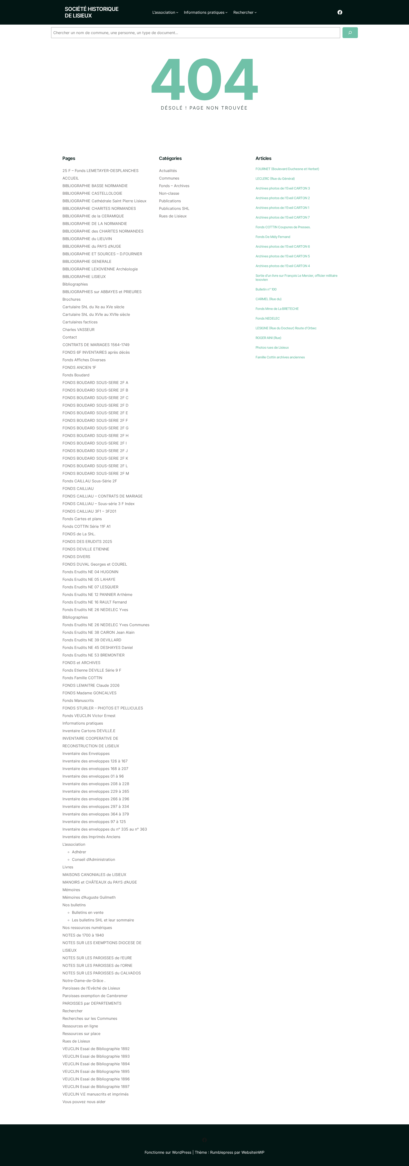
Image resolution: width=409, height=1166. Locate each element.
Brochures (71, 299)
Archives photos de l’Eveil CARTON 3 (283, 188)
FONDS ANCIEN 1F (79, 367)
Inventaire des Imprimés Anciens (91, 836)
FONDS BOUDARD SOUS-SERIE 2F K (95, 458)
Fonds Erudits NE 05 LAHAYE (89, 579)
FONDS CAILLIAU (78, 488)
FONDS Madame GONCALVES (89, 693)
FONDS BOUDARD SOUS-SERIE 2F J (95, 450)
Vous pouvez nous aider (84, 1101)
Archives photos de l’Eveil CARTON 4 (283, 266)
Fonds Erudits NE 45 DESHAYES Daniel (97, 647)
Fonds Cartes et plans (82, 518)
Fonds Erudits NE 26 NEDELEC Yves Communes (105, 624)
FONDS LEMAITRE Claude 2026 (91, 685)
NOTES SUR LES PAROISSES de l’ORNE (97, 965)
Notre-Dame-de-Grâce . (83, 980)
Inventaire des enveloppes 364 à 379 (95, 814)
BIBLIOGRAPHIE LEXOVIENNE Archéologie (100, 269)
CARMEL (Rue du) (269, 299)
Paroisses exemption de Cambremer (95, 995)
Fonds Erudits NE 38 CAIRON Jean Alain (98, 632)
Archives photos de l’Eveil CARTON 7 (283, 217)
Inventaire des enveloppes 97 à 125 (94, 821)
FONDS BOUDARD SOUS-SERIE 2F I (94, 443)
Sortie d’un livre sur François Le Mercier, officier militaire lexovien (297, 277)
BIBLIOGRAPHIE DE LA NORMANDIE (94, 223)
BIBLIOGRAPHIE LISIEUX (84, 276)
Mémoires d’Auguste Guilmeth (89, 897)
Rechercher (72, 1010)
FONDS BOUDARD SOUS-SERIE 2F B (95, 390)
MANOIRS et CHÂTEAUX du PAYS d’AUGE (99, 882)
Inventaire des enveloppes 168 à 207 (95, 768)
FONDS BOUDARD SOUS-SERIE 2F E (95, 412)
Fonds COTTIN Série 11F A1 (86, 526)
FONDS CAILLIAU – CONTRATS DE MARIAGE (102, 496)
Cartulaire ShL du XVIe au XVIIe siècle (96, 314)
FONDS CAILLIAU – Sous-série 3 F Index (98, 503)
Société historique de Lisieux (92, 12)
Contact (69, 337)
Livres (67, 867)
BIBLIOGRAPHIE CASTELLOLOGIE (92, 193)
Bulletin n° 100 (266, 289)
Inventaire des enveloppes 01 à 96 (93, 776)
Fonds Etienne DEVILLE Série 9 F (91, 670)
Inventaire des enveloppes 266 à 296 (95, 798)
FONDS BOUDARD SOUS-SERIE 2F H (95, 435)
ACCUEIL (70, 178)
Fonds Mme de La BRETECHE (277, 309)
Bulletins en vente (87, 912)
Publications (170, 200)
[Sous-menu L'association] (177, 12)
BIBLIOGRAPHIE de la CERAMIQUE (93, 216)
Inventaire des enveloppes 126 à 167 (95, 761)
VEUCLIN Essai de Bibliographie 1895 (96, 1071)
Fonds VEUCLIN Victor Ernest (89, 715)
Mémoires (71, 889)
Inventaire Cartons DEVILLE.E (89, 730)
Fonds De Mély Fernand (273, 237)
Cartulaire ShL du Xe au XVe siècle (93, 306)
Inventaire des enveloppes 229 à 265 (95, 791)
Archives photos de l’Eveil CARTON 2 (283, 198)
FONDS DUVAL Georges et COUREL (94, 564)
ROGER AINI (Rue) (268, 338)
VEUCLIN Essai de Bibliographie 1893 (96, 1056)
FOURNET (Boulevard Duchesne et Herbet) (287, 169)
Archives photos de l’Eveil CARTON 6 (283, 246)
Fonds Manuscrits (78, 700)
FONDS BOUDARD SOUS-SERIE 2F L (95, 465)
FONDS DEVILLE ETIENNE (85, 549)
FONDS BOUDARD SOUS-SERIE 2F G (95, 428)
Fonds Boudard (75, 375)
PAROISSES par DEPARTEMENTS (91, 1003)
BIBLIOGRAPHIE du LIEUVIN (87, 238)
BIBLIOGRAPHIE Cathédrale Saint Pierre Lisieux (104, 200)
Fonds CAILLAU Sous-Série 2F (89, 481)
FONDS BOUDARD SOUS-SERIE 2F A (95, 382)
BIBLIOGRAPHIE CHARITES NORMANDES (99, 208)
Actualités (168, 170)
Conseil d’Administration (93, 859)
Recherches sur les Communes (89, 1018)
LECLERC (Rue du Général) (275, 178)
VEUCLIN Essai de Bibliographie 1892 (96, 1048)
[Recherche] (350, 32)
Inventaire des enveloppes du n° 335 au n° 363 (104, 829)
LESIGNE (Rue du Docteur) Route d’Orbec (286, 328)
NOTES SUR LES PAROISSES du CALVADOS (101, 973)
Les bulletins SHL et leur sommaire (103, 920)
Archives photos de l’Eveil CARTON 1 (282, 208)
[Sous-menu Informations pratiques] (226, 12)
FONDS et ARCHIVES (81, 662)
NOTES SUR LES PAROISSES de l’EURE (97, 957)
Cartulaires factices (80, 322)
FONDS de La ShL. (78, 534)
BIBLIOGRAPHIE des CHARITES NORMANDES (102, 231)
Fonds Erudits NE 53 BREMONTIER (93, 655)
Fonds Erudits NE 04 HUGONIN (90, 571)
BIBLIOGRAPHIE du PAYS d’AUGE (91, 246)
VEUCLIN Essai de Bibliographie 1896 (96, 1079)
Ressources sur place (81, 1033)
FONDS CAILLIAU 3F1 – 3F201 (89, 511)
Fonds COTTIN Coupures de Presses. (283, 227)
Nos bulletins (74, 904)
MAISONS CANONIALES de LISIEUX (94, 874)
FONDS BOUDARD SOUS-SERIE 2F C (95, 397)
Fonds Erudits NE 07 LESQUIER (90, 587)
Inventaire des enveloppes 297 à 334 (95, 806)
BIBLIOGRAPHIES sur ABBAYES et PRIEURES (102, 291)
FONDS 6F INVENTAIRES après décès (96, 352)
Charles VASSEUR (78, 329)
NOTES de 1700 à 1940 (83, 935)
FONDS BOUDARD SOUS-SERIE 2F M (95, 473)
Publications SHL (174, 208)
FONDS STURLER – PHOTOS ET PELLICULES (102, 708)
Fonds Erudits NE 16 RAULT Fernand (94, 602)
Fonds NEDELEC (268, 318)
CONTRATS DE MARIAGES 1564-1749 (95, 344)
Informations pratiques (82, 723)
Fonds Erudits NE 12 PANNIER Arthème (97, 594)
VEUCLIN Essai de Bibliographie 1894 (96, 1063)
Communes (169, 178)
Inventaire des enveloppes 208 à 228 (95, 783)
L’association (73, 844)
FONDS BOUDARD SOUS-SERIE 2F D (95, 405)
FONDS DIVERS (76, 556)
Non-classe (169, 193)
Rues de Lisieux (76, 1041)
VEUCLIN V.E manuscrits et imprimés (95, 1094)
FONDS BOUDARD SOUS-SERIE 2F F (95, 420)
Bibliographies (75, 284)
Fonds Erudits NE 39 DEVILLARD (91, 640)
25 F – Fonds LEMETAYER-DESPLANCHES (100, 170)
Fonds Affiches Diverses (84, 359)
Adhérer (79, 851)
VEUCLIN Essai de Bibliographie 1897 (95, 1086)
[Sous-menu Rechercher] (255, 12)
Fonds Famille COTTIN (82, 677)
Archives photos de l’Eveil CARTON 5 (283, 256)
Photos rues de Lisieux (272, 347)
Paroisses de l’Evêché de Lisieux (91, 988)
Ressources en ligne (80, 1026)
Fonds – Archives (174, 185)
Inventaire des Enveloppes (86, 753)
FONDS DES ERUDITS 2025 (87, 541)
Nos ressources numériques (87, 927)
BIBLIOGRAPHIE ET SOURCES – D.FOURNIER (102, 253)
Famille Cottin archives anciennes (280, 357)
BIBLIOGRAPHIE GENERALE (86, 261)
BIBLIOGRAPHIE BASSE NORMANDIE (95, 185)
